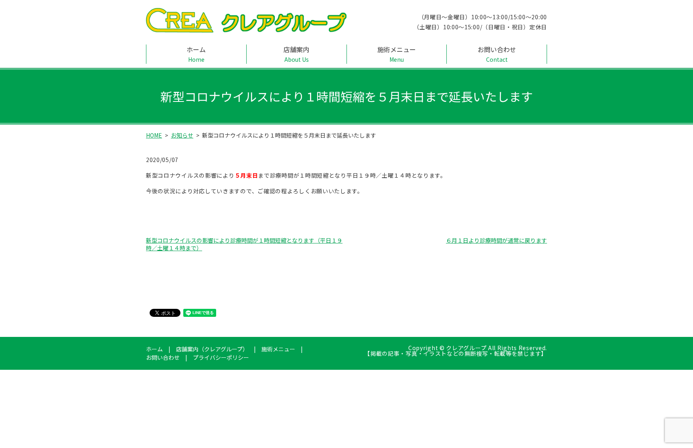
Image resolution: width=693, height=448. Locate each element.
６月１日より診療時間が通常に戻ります (496, 240)
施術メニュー (396, 54)
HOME (154, 135)
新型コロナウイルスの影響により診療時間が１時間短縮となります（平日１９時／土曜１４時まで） (244, 244)
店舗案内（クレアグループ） (212, 349)
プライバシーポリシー (221, 357)
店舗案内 (296, 54)
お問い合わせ (497, 54)
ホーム (196, 54)
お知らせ (182, 135)
